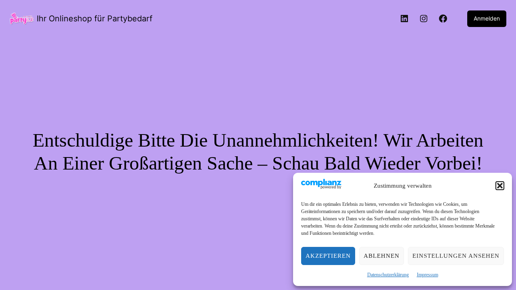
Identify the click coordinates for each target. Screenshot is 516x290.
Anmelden (487, 18)
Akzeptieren (328, 256)
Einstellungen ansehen (455, 256)
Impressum (427, 275)
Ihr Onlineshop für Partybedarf (94, 18)
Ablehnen (381, 256)
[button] (500, 186)
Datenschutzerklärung (388, 275)
